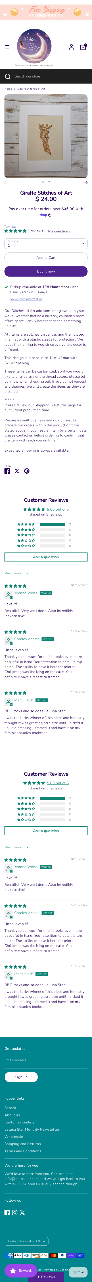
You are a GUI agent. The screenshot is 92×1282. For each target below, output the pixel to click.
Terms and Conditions (22, 1151)
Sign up (21, 1077)
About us (12, 1115)
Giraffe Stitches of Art (31, 89)
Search (10, 1107)
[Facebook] (7, 1212)
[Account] (71, 44)
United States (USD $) (24, 1241)
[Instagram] (14, 1212)
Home (8, 89)
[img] (15, 586)
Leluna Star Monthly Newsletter (31, 1129)
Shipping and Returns (22, 1143)
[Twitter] (22, 1212)
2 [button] (49, 181)
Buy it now (46, 271)
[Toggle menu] (7, 46)
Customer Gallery (19, 1122)
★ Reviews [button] (46, 1277)
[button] (15, 231)
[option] (46, 136)
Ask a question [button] (46, 557)
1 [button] (43, 182)
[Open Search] (7, 76)
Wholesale (13, 1136)
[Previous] (6, 182)
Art (14, 226)
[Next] (86, 182)
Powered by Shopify (56, 1270)
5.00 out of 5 (58, 509)
